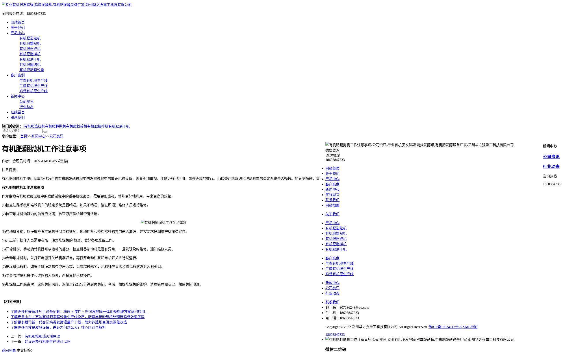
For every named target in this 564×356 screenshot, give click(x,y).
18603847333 (335, 334)
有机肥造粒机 (30, 38)
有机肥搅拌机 (30, 54)
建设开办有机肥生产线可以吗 (47, 341)
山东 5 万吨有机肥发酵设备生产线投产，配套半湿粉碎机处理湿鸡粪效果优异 (78, 317)
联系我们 (18, 117)
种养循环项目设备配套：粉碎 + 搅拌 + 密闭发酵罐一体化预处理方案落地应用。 (79, 312)
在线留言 (18, 112)
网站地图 (332, 205)
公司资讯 (26, 101)
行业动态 (26, 107)
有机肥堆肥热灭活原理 (42, 336)
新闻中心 (18, 96)
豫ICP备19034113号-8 (445, 327)
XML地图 (469, 327)
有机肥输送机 (30, 64)
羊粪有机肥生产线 (33, 80)
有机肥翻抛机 (30, 43)
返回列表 (9, 350)
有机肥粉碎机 (30, 49)
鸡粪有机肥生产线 (33, 91)
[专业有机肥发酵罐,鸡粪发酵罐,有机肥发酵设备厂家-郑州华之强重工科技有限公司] (67, 5)
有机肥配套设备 (31, 70)
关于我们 (18, 28)
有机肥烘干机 (30, 59)
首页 (23, 136)
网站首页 (18, 22)
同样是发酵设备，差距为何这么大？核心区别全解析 (58, 327)
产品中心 (18, 33)
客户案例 (18, 75)
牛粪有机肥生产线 (33, 86)
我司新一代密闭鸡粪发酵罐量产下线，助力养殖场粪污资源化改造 (69, 322)
